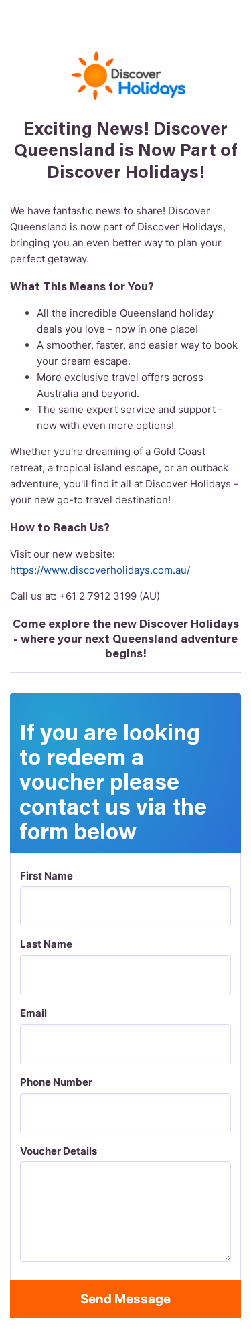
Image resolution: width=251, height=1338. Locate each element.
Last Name (46, 944)
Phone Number (56, 1082)
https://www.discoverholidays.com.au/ (100, 570)
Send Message (125, 1299)
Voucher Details (58, 1151)
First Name (46, 875)
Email (33, 1013)
